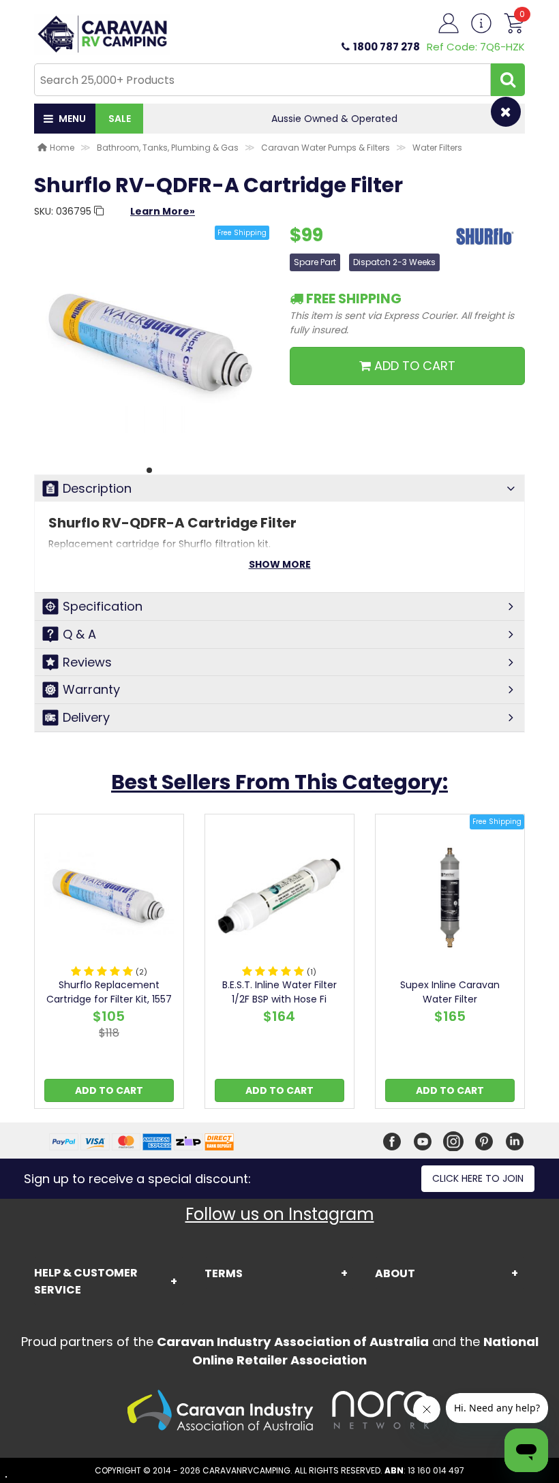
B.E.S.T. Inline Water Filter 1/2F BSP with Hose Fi (279, 992)
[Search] (508, 79)
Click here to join (478, 1178)
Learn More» (162, 211)
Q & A (79, 634)
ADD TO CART (413, 365)
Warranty (91, 689)
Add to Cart (109, 1090)
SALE (119, 118)
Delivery (86, 717)
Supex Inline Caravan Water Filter (450, 992)
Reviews (87, 662)
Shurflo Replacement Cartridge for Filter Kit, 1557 (109, 992)
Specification (102, 606)
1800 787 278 (386, 47)
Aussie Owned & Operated (277, 118)
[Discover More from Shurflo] (484, 243)
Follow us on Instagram (279, 1214)
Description (97, 488)
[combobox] (262, 79)
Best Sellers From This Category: (279, 782)
